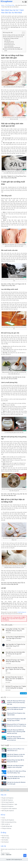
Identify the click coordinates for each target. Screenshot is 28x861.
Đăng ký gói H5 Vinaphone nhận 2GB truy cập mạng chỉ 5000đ (16, 719)
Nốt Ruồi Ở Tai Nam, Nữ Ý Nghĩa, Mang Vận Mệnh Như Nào (15, 660)
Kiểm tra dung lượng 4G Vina (9, 822)
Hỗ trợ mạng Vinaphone (8, 802)
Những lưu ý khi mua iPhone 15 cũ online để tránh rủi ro (15, 749)
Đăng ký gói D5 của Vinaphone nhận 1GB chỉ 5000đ (16, 714)
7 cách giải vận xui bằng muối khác (10, 38)
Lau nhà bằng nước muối (9, 43)
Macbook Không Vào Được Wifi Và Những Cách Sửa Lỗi (15, 760)
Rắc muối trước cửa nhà (9, 41)
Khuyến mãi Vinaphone (7, 798)
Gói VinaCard (5, 842)
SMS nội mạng (5, 837)
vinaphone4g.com (21, 612)
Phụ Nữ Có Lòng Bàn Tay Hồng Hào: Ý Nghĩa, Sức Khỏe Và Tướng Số (15, 669)
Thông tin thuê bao (6, 828)
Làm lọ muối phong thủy (8, 46)
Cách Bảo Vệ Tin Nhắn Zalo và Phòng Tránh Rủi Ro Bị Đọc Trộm (16, 772)
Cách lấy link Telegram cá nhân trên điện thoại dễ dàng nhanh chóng (16, 755)
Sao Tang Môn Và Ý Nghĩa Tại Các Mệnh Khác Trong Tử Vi (15, 645)
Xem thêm (23, 693)
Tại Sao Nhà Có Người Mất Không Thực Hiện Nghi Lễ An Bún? (15, 637)
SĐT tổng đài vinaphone (8, 810)
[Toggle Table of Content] (22, 32)
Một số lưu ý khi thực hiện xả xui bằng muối (12, 49)
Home (2, 5)
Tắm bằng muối (7, 40)
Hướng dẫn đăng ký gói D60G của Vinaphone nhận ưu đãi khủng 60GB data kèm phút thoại (16, 731)
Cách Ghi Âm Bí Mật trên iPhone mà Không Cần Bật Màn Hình (16, 777)
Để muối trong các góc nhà (9, 44)
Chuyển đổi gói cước (7, 826)
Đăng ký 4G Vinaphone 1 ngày (9, 804)
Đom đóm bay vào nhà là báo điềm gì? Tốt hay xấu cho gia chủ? (15, 653)
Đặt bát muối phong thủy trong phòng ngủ (12, 47)
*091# (3, 818)
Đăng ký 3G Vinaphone (7, 806)
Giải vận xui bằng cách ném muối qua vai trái (13, 36)
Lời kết (5, 50)
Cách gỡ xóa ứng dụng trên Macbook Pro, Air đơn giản (16, 783)
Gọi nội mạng (5, 835)
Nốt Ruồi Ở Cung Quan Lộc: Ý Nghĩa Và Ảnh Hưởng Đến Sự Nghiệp (16, 687)
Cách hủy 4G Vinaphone (8, 820)
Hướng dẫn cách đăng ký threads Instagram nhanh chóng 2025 (15, 766)
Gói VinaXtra (5, 840)
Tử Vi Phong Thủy (9, 5)
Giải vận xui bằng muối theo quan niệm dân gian (13, 35)
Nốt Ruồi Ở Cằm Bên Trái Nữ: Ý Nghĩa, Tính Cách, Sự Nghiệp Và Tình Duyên (14, 678)
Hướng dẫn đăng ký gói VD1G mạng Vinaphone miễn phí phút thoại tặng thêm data (16, 702)
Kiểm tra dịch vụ (6, 824)
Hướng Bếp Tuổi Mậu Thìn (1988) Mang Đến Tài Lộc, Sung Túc (15, 629)
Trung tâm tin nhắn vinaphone (9, 808)
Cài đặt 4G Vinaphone (7, 800)
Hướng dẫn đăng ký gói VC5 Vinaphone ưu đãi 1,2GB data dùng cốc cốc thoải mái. (15, 738)
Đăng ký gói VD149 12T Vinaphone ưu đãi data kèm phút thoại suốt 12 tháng (16, 725)
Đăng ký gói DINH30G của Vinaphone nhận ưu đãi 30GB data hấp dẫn (16, 708)
